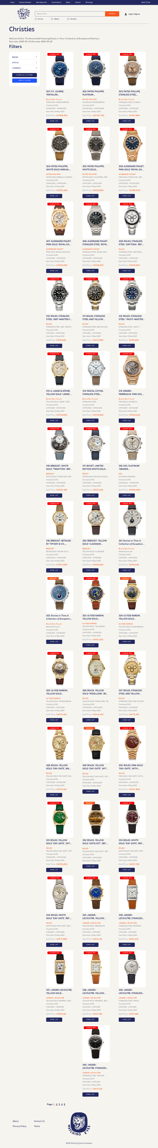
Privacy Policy (19, 1126)
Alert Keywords (41, 2)
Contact (78, 2)
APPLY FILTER (24, 80)
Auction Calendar (25, 2)
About (68, 2)
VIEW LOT (54, 121)
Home (12, 2)
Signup (137, 14)
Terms (37, 1126)
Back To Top (146, 2)
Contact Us (39, 1121)
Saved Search (56, 2)
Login (130, 14)
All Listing (89, 2)
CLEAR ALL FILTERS (24, 75)
